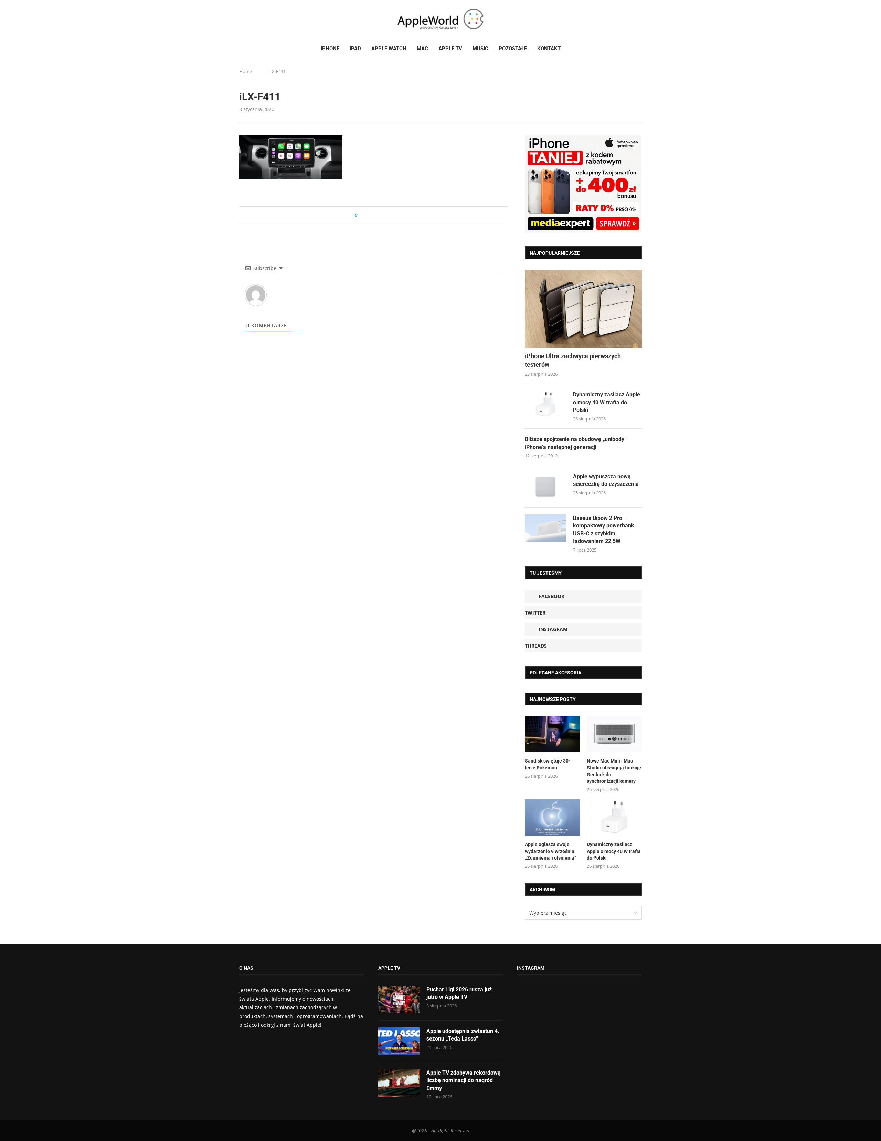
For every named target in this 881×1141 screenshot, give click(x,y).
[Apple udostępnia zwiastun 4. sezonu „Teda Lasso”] (399, 1041)
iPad (355, 48)
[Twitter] (248, 18)
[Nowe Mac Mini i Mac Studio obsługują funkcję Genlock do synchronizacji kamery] (614, 734)
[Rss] (268, 18)
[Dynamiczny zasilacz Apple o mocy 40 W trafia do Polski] (545, 404)
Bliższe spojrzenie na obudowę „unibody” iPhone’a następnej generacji (576, 443)
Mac (422, 48)
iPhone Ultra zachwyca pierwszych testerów (573, 360)
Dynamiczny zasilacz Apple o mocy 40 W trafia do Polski (606, 402)
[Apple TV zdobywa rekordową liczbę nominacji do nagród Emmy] (399, 1083)
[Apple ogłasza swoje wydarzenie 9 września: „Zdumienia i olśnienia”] (552, 817)
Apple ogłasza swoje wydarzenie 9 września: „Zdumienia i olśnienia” (550, 851)
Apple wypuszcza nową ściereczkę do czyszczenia (606, 480)
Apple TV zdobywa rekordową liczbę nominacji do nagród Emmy (463, 1080)
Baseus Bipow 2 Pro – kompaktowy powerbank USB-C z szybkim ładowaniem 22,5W (603, 529)
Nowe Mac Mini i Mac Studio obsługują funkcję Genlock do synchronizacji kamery (614, 771)
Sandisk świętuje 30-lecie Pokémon (548, 764)
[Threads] (261, 18)
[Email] (277, 18)
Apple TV (450, 48)
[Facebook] (242, 18)
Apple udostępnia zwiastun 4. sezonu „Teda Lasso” (462, 1035)
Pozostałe (513, 48)
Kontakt (549, 48)
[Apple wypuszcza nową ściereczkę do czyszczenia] (545, 486)
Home (245, 71)
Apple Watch (388, 48)
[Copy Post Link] (378, 215)
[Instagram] (255, 18)
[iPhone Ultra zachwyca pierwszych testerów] (583, 309)
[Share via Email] (387, 215)
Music (480, 48)
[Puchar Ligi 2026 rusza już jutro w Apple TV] (399, 999)
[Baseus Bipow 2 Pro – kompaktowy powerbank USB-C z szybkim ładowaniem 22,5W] (545, 528)
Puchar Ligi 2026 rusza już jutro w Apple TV (459, 993)
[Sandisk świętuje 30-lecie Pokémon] (552, 734)
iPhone (330, 48)
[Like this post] (361, 215)
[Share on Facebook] (369, 215)
